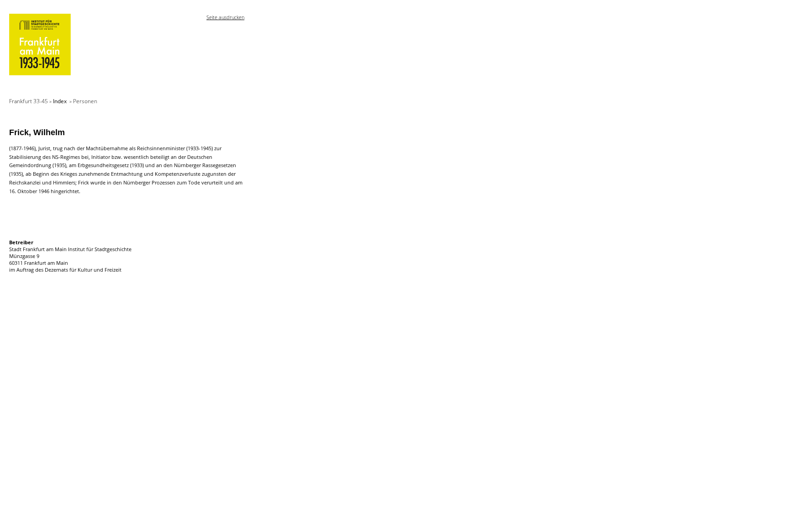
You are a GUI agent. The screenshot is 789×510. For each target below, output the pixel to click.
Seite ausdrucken (225, 17)
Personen (85, 101)
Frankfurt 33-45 (29, 101)
